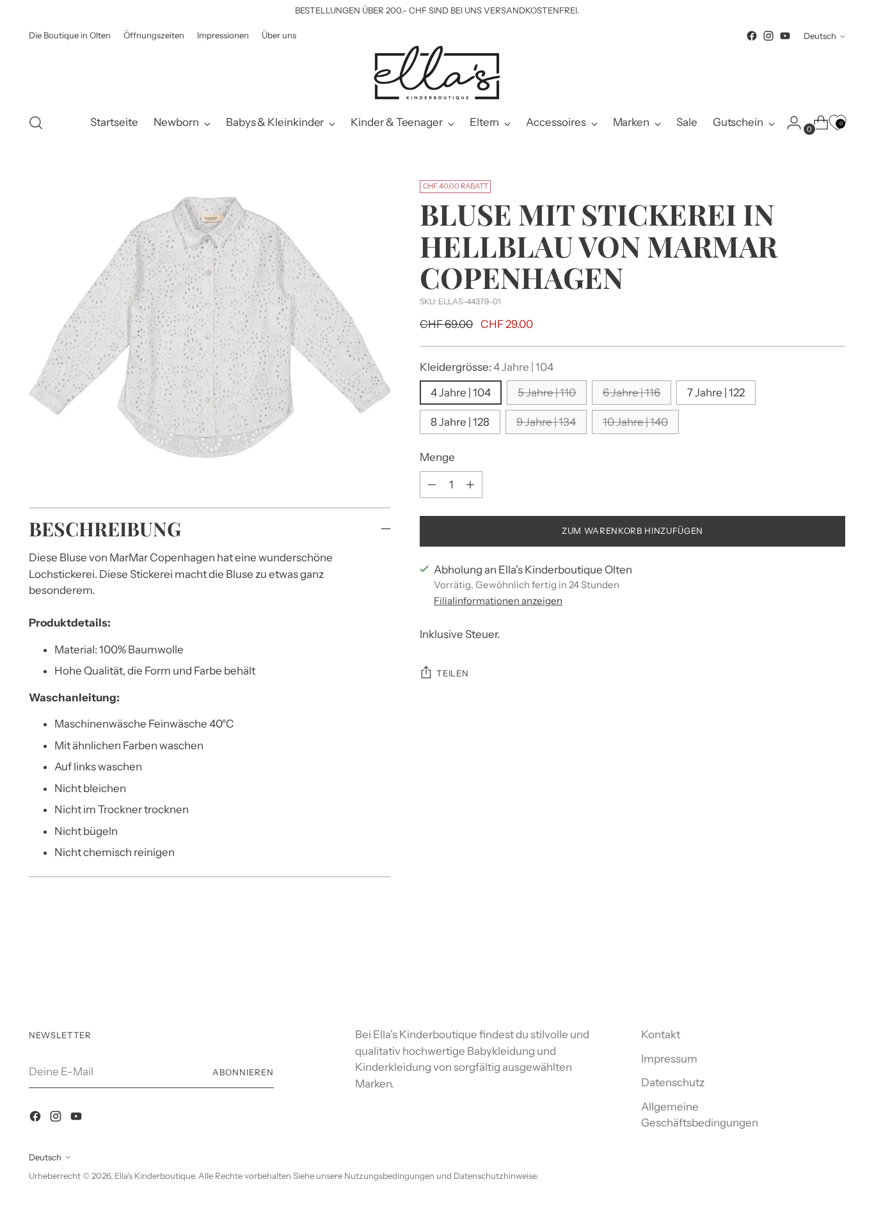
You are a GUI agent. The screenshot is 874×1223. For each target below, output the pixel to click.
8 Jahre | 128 (460, 422)
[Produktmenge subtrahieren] (470, 484)
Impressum (669, 1058)
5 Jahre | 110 (547, 392)
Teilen (452, 673)
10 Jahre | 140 (635, 422)
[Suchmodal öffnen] (36, 123)
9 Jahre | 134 (546, 422)
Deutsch (820, 36)
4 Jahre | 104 (461, 392)
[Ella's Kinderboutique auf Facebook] (752, 36)
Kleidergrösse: (486, 367)
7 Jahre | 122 (716, 392)
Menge (437, 457)
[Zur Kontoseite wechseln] (789, 123)
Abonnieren (243, 1072)
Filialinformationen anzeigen (498, 601)
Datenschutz (672, 1082)
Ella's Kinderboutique (155, 1176)
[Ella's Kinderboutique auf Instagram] (768, 36)
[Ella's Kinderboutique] (437, 73)
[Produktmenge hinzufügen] (431, 484)
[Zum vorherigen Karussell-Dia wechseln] (805, 972)
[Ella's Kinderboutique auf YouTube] (785, 36)
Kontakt (660, 1034)
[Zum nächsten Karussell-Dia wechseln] (834, 972)
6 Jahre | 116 (631, 392)
